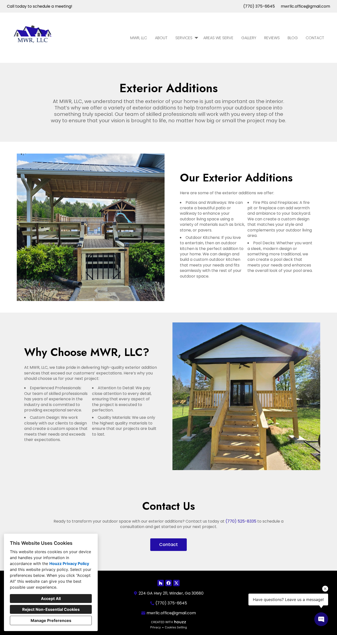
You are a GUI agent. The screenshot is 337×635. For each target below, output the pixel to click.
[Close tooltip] (325, 589)
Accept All (51, 598)
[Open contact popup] (321, 619)
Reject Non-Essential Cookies (51, 609)
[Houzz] (160, 583)
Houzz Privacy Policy (69, 563)
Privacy (155, 627)
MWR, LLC (138, 38)
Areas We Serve (218, 38)
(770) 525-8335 (240, 521)
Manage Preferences (51, 620)
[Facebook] (168, 583)
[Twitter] (176, 583)
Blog (293, 38)
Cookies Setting (176, 627)
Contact (315, 38)
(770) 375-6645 (259, 6)
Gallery (248, 38)
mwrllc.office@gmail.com (305, 6)
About (161, 38)
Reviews (272, 38)
